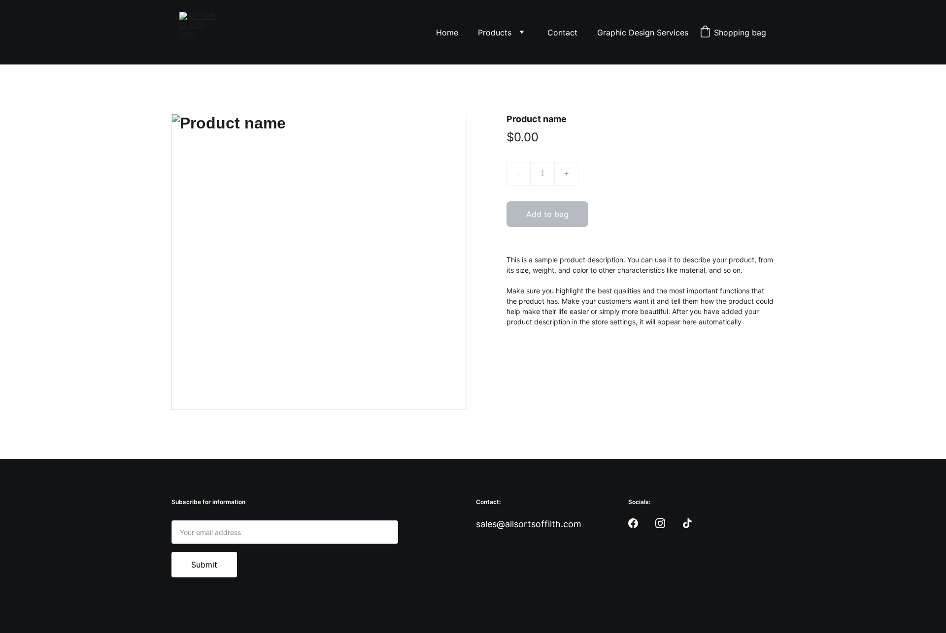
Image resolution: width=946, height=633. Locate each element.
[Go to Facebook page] (633, 523)
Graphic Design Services (642, 32)
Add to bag (547, 214)
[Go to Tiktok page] (687, 523)
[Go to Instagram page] (660, 523)
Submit (204, 565)
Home (447, 32)
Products (494, 32)
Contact (562, 32)
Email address (193, 514)
